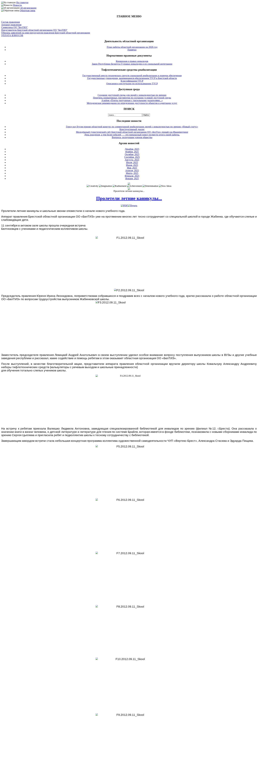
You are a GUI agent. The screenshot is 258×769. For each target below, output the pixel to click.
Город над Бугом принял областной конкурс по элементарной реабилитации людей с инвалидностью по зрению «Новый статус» (132, 126)
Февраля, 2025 (132, 176)
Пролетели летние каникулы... (129, 198)
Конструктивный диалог (132, 129)
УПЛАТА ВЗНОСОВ (12, 35)
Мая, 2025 (132, 168)
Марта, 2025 (132, 173)
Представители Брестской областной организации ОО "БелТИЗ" (34, 30)
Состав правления (10, 22)
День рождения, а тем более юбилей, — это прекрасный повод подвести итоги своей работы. (132, 134)
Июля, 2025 (132, 162)
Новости (17, 5)
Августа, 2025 (132, 159)
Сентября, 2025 (132, 157)
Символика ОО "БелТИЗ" (14, 27)
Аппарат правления (11, 24)
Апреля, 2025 (132, 170)
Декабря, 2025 (132, 149)
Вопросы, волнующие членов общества (132, 137)
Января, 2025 (132, 178)
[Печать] (132, 205)
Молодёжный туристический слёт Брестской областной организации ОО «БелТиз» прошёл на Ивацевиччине (132, 132)
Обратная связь (27, 10)
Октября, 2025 (132, 154)
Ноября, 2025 (132, 151)
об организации (28, 8)
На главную (22, 2)
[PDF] (124, 205)
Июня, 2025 (132, 165)
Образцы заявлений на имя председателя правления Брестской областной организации (45, 32)
